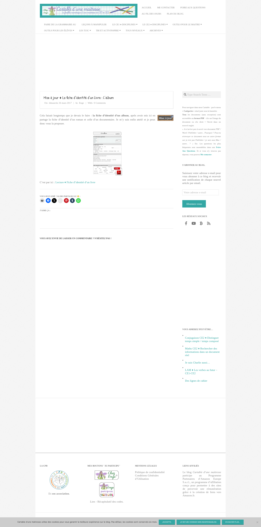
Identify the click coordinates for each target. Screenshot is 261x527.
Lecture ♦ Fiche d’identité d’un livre (75, 182)
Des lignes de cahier (196, 380)
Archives (155, 30)
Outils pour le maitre (186, 24)
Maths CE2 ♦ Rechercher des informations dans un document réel (202, 352)
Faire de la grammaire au (60, 24)
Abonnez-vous (194, 203)
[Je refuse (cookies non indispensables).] (257, 522)
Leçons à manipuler (94, 24)
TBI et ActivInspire (107, 30)
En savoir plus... (232, 522)
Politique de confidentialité (150, 472)
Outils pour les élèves (58, 30)
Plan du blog (175, 14)
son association (60, 493)
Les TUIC (84, 30)
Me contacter (166, 7)
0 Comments (100, 103)
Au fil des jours (151, 14)
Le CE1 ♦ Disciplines (123, 24)
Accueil (146, 7)
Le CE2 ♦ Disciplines (154, 24)
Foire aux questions (192, 7)
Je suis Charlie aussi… (197, 362)
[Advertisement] (130, 57)
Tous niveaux (134, 30)
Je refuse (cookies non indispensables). (198, 522)
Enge (81, 103)
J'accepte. (167, 522)
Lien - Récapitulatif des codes (106, 501)
